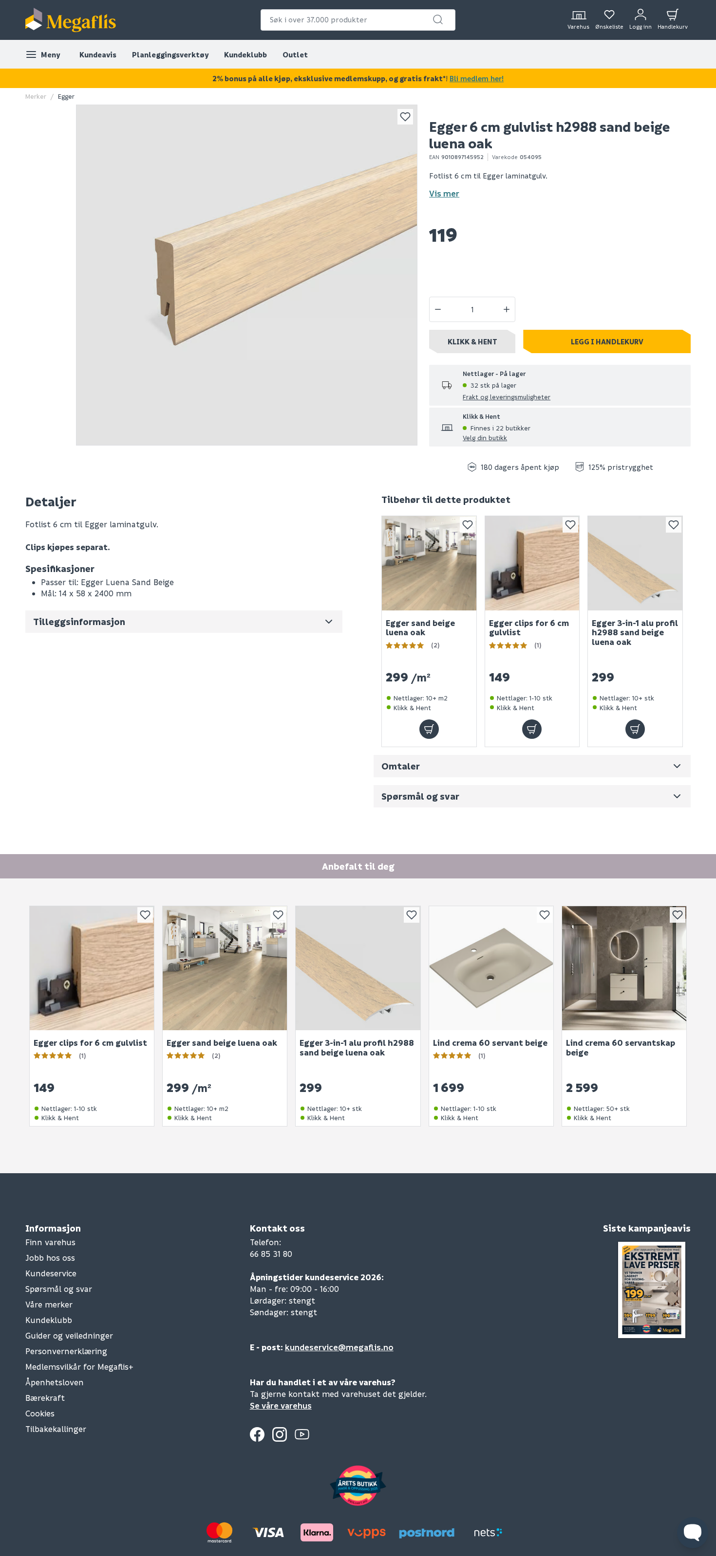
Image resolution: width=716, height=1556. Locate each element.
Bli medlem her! (477, 78)
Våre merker (49, 1304)
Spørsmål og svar (58, 1289)
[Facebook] (257, 1434)
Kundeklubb (245, 54)
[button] (438, 19)
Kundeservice (50, 1273)
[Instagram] (279, 1434)
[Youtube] (302, 1434)
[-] (438, 309)
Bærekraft (45, 1398)
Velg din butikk (485, 437)
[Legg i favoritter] (405, 117)
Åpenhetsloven (54, 1382)
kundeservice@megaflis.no (339, 1347)
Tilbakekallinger (55, 1429)
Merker (35, 96)
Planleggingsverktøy (170, 54)
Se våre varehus (281, 1405)
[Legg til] (429, 729)
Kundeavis (97, 54)
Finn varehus (50, 1242)
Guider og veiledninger (69, 1335)
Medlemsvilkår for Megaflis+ (79, 1366)
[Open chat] (692, 1532)
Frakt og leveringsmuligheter (506, 397)
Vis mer (444, 193)
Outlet (295, 54)
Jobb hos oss (50, 1257)
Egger (66, 96)
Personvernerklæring (66, 1351)
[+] (506, 309)
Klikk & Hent (472, 341)
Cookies (40, 1413)
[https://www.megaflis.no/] (70, 20)
